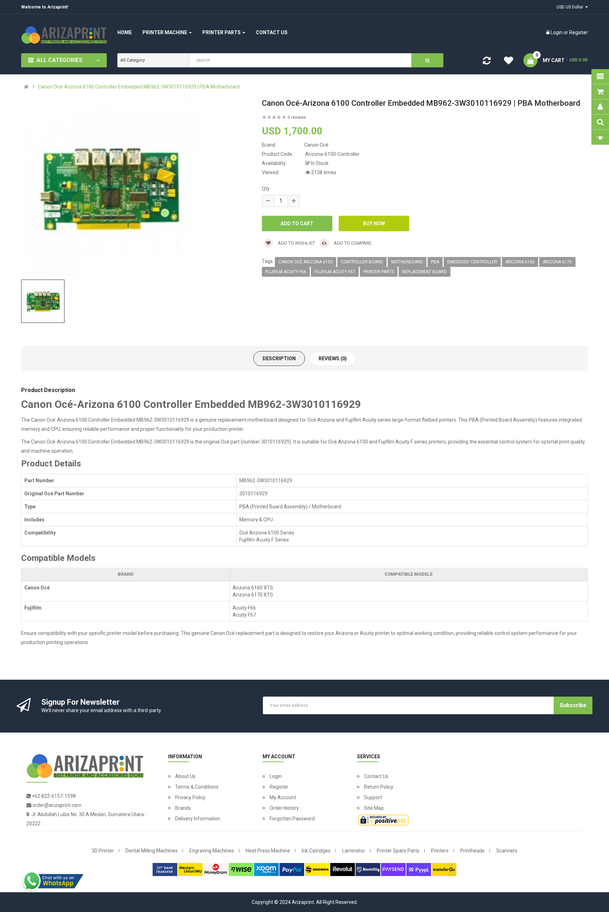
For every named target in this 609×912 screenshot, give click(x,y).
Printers (440, 850)
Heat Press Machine (268, 850)
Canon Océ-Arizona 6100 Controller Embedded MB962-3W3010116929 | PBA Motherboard (139, 86)
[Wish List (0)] (508, 61)
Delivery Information (197, 818)
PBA (435, 261)
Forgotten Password (292, 818)
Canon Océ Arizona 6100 (305, 261)
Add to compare (352, 243)
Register (578, 32)
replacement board (424, 271)
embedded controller (472, 261)
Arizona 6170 (557, 261)
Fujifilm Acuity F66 (285, 271)
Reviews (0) (333, 358)
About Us (185, 776)
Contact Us (376, 776)
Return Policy (378, 787)
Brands (183, 808)
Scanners (506, 850)
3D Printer (103, 850)
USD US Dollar (570, 7)
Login (557, 32)
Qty (266, 188)
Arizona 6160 (520, 261)
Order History (284, 808)
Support (373, 797)
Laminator (353, 850)
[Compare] (487, 62)
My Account (283, 797)
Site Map (374, 808)
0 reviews (297, 117)
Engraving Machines (211, 850)
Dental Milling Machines (151, 850)
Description (279, 358)
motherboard (407, 261)
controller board (362, 261)
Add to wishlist (296, 243)
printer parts (378, 271)
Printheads (472, 850)
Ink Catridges (316, 850)
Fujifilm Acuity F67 (334, 271)
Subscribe (573, 705)
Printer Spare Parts (398, 850)
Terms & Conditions (197, 787)
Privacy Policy (190, 797)
